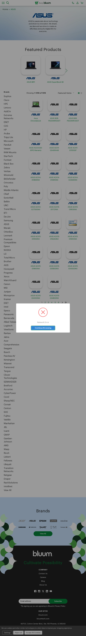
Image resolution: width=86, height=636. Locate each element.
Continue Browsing (43, 328)
